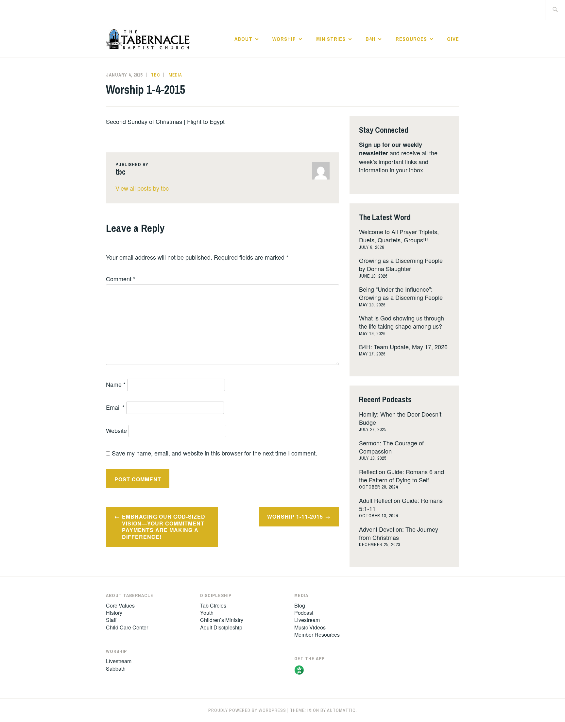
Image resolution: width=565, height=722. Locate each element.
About (243, 39)
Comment (120, 278)
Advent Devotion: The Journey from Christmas (398, 533)
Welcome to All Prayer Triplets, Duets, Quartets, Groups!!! (399, 235)
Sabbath (116, 668)
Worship (284, 39)
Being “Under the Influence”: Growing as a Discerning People (401, 293)
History (114, 612)
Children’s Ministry (221, 620)
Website (116, 430)
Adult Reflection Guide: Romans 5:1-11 (401, 504)
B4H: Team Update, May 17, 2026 (403, 346)
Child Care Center (127, 627)
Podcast (303, 612)
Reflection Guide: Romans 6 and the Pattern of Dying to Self (401, 475)
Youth (207, 612)
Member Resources (317, 634)
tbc (155, 75)
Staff (111, 620)
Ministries (331, 39)
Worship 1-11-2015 (295, 516)
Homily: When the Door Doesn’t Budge (400, 418)
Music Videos (310, 627)
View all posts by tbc (142, 188)
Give (453, 39)
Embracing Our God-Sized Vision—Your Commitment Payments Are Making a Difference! (163, 527)
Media (175, 75)
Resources (411, 39)
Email (115, 407)
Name (116, 384)
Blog (299, 605)
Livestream (118, 661)
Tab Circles (213, 605)
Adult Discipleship (221, 627)
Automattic (341, 710)
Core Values (120, 605)
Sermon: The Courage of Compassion (391, 446)
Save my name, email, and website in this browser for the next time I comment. (214, 453)
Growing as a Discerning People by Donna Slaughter (401, 264)
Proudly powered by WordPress (247, 710)
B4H (370, 39)
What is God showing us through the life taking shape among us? (401, 322)
